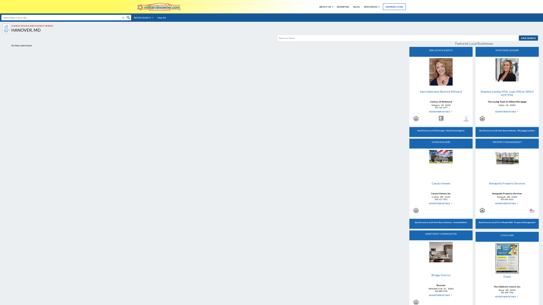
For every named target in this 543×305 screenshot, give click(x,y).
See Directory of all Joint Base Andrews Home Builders (441, 222)
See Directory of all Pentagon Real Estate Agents (441, 130)
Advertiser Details (439, 111)
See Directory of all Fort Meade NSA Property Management (507, 222)
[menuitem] (325, 6)
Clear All (161, 17)
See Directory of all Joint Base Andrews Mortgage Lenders (507, 130)
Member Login (394, 6)
